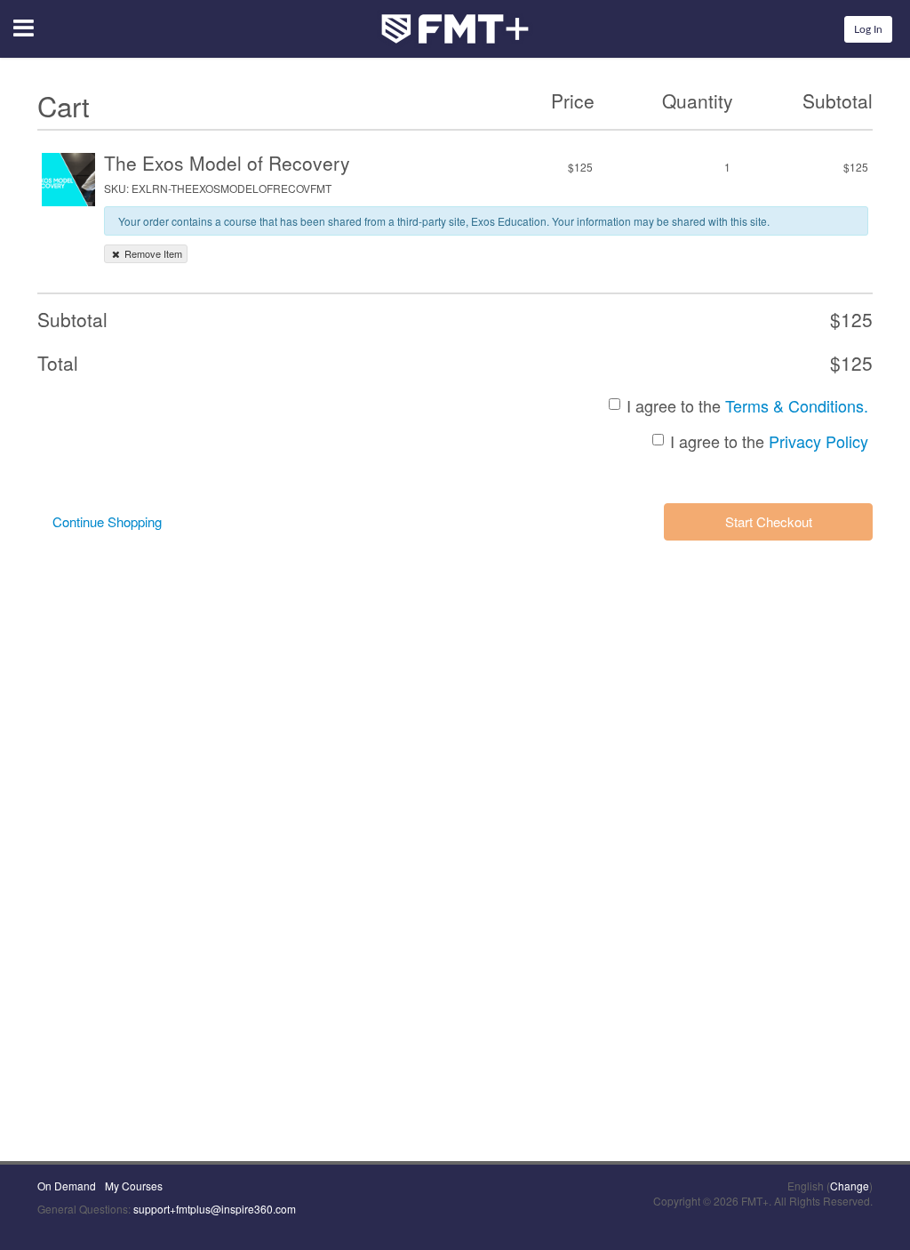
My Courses (134, 1185)
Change (849, 1185)
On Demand (66, 1185)
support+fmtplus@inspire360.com (214, 1208)
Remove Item (152, 253)
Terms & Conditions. (796, 405)
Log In (868, 29)
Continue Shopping (107, 521)
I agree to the (747, 406)
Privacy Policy (818, 441)
